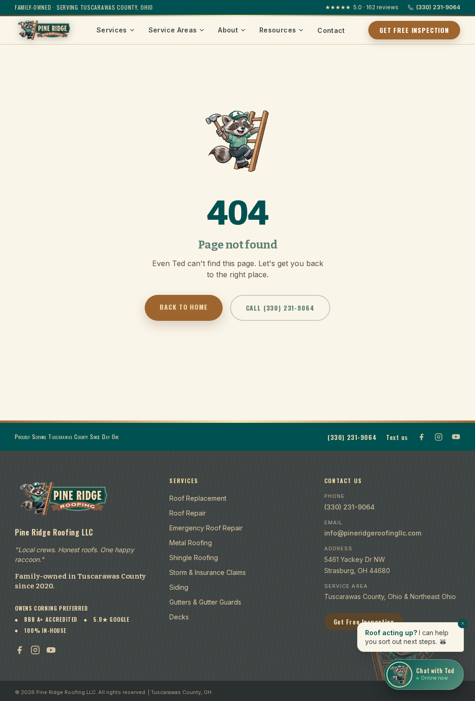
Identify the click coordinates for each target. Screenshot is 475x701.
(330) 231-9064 (438, 7)
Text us (397, 437)
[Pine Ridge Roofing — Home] (44, 30)
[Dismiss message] (462, 623)
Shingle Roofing (193, 557)
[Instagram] (35, 650)
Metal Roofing (190, 543)
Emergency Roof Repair (206, 528)
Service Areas (172, 30)
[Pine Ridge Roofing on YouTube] (456, 437)
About (228, 30)
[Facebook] (19, 650)
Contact (331, 30)
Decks (179, 617)
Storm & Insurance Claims (207, 572)
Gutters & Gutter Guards (205, 602)
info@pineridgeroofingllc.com (372, 533)
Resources (277, 30)
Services (111, 30)
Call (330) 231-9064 (280, 307)
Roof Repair (187, 513)
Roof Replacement (197, 498)
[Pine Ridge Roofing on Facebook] (421, 437)
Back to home (183, 307)
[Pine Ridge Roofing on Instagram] (439, 437)
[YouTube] (51, 650)
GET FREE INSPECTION (414, 30)
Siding (178, 587)
